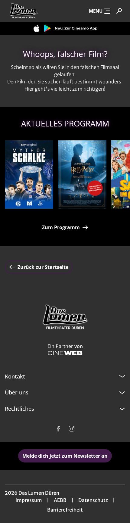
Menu (95, 11)
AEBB (60, 500)
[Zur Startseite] (35, 11)
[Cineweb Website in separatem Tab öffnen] (65, 353)
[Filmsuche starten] (119, 11)
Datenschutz (93, 500)
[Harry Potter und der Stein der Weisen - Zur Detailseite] (82, 174)
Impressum (28, 500)
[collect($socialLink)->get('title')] (58, 429)
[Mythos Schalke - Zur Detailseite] (29, 174)
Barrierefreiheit (65, 510)
